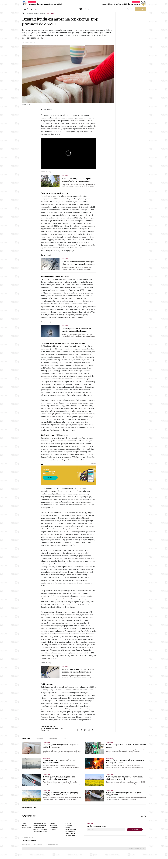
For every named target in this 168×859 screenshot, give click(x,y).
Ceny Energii (50, 13)
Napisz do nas (26, 827)
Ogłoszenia (53, 825)
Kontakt (24, 825)
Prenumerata (54, 827)
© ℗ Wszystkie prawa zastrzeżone (52, 728)
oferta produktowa (52, 844)
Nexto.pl (68, 827)
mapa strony (26, 844)
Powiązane (26, 739)
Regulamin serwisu (39, 827)
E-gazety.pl (69, 825)
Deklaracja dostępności (40, 831)
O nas (24, 824)
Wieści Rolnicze (70, 833)
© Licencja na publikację (48, 726)
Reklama (52, 824)
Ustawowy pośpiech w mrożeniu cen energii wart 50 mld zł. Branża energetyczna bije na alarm (76, 330)
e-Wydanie (129, 9)
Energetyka (29, 13)
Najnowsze (53, 739)
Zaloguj (140, 9)
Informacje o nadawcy (40, 829)
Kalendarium (38, 844)
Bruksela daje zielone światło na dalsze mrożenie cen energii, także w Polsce (78, 670)
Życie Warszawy (70, 835)
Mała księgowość (71, 829)
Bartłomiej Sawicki (47, 109)
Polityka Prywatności (39, 824)
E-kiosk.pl (68, 824)
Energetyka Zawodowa (39, 13)
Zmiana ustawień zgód (40, 825)
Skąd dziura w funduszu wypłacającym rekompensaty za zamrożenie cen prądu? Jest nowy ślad (78, 263)
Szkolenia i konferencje (29, 840)
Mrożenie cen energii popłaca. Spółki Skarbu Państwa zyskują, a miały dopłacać (76, 179)
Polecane (39, 739)
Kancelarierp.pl (70, 831)
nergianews (89, 9)
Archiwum (53, 829)
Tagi (64, 739)
